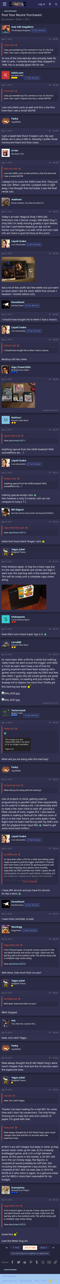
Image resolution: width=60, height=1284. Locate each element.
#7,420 (55, 939)
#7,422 (55, 1032)
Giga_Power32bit (21, 367)
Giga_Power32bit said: (14, 527)
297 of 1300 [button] (30, 1247)
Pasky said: (9, 728)
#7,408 (55, 339)
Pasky (14, 118)
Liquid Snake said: (12, 435)
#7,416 (55, 722)
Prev (17, 1247)
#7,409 (55, 379)
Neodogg (16, 926)
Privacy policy (26, 1280)
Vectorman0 (18, 710)
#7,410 (55, 430)
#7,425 (55, 1200)
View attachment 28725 (15, 963)
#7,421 (55, 993)
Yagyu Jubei (18, 549)
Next (42, 1247)
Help (36, 1280)
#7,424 (55, 1090)
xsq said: (8, 1095)
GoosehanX (17, 302)
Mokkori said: (10, 478)
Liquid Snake (18, 241)
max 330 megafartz (22, 26)
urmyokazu (9, 19)
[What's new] (50, 4)
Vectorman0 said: (12, 785)
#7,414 (55, 629)
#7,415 (55, 654)
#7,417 (55, 779)
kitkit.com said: (11, 168)
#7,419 (55, 914)
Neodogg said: (10, 998)
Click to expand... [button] (30, 881)
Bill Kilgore (17, 509)
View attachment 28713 (15, 532)
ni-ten (14, 150)
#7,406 (55, 253)
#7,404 (55, 163)
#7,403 (55, 131)
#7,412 (55, 522)
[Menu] (4, 4)
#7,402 (55, 85)
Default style (10, 1276)
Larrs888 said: (10, 854)
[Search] (56, 4)
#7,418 (55, 848)
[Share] (50, 39)
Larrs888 (16, 642)
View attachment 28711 (15, 440)
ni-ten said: (9, 45)
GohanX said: (10, 345)
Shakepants (18, 616)
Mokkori (16, 417)
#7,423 (55, 1058)
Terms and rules (9, 1280)
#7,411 (55, 473)
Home (44, 1280)
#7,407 (55, 314)
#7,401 (55, 39)
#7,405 (55, 211)
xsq (13, 1020)
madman (16, 199)
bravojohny (17, 1187)
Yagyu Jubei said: (11, 945)
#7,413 (55, 561)
